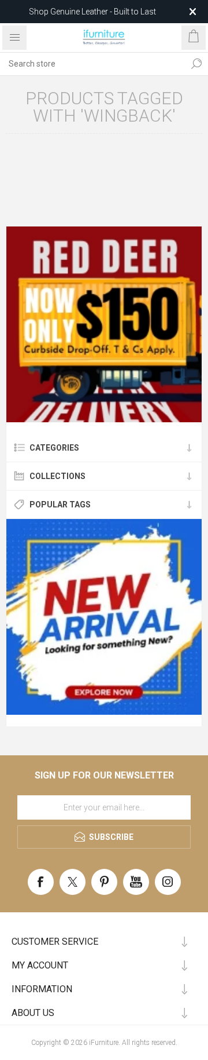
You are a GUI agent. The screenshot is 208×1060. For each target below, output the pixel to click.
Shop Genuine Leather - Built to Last (92, 11)
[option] (104, 324)
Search (196, 63)
